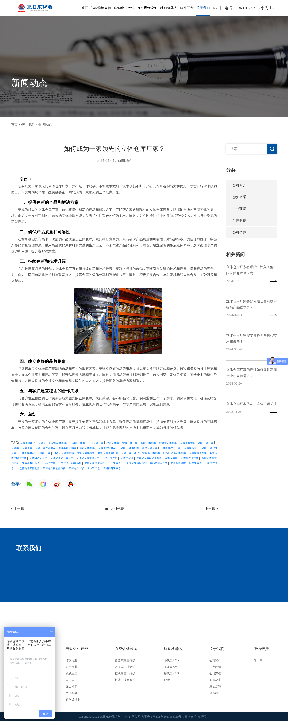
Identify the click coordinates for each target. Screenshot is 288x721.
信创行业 (71, 660)
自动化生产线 (124, 8)
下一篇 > (211, 508)
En (215, 8)
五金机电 (71, 686)
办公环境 (239, 209)
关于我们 (203, 8)
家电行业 (71, 667)
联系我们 (215, 693)
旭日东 (258, 660)
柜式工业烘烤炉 (125, 680)
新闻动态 (45, 124)
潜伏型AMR (171, 660)
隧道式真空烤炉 (125, 660)
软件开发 (187, 8)
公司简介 (239, 185)
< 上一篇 (17, 508)
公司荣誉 (239, 232)
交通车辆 (71, 693)
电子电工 (71, 680)
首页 (84, 8)
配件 (167, 680)
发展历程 (215, 686)
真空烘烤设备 (147, 8)
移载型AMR (171, 673)
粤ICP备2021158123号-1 (168, 716)
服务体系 (239, 197)
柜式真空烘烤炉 (125, 673)
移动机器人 (168, 8)
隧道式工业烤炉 (125, 667)
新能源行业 (73, 699)
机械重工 (71, 673)
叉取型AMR (171, 667)
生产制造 (239, 220)
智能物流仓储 (101, 8)
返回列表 (117, 508)
